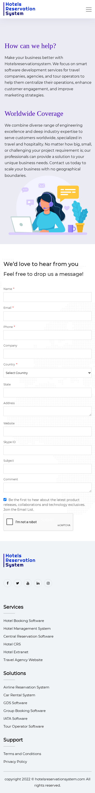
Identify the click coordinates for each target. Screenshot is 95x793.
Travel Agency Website (23, 660)
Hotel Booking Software (23, 620)
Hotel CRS (12, 644)
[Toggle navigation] (87, 9)
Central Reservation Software (28, 636)
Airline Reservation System (26, 687)
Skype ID (9, 442)
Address (9, 403)
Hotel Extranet (15, 652)
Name (8, 289)
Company (10, 345)
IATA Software (15, 718)
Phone (9, 327)
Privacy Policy (15, 761)
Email (8, 307)
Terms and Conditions (22, 754)
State (7, 384)
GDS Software (15, 703)
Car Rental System (19, 695)
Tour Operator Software (23, 726)
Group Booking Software (24, 710)
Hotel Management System (27, 628)
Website (9, 423)
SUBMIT (47, 520)
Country (10, 364)
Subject (8, 460)
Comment (10, 479)
